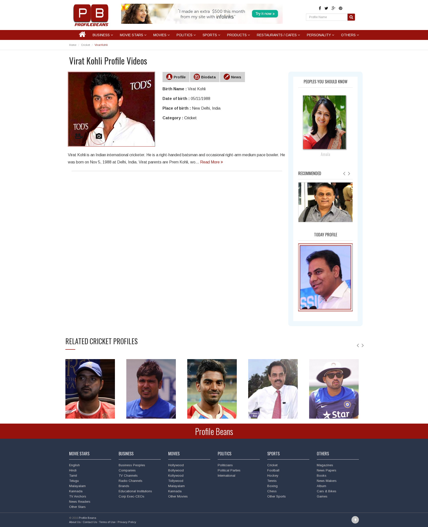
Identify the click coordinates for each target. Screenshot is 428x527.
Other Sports (276, 496)
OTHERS (349, 35)
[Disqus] (177, 245)
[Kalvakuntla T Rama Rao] (325, 277)
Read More (210, 162)
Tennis (272, 481)
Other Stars (77, 507)
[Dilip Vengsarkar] (273, 390)
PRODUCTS (237, 35)
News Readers (79, 501)
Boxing (272, 486)
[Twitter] (326, 8)
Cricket (85, 44)
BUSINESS (102, 35)
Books (321, 475)
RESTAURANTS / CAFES (277, 35)
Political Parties (229, 470)
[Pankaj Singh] (90, 390)
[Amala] (325, 117)
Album (321, 486)
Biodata (208, 77)
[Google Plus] (334, 8)
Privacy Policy (127, 522)
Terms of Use (107, 522)
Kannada (75, 491)
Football (273, 470)
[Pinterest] (341, 8)
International (226, 475)
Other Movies (178, 496)
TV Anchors (77, 496)
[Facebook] (320, 8)
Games (322, 496)
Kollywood (176, 475)
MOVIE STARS (132, 35)
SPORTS (210, 35)
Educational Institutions (135, 491)
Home (72, 44)
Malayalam (77, 486)
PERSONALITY (319, 35)
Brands (124, 486)
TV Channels (128, 475)
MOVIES (160, 35)
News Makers (327, 481)
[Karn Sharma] (151, 390)
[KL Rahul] (212, 390)
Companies (127, 470)
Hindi (73, 470)
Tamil (73, 475)
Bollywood (176, 470)
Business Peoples (132, 465)
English (74, 465)
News (236, 77)
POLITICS (185, 35)
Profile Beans (214, 431)
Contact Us (90, 522)
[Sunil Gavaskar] (325, 202)
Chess (272, 491)
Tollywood (175, 481)
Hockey (272, 475)
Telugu (74, 481)
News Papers (326, 470)
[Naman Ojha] (334, 390)
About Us (74, 522)
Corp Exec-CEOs (131, 496)
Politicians (225, 465)
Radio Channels (130, 481)
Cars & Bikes (326, 491)
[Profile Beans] (91, 15)
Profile (180, 77)
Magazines (325, 465)
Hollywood (176, 465)
